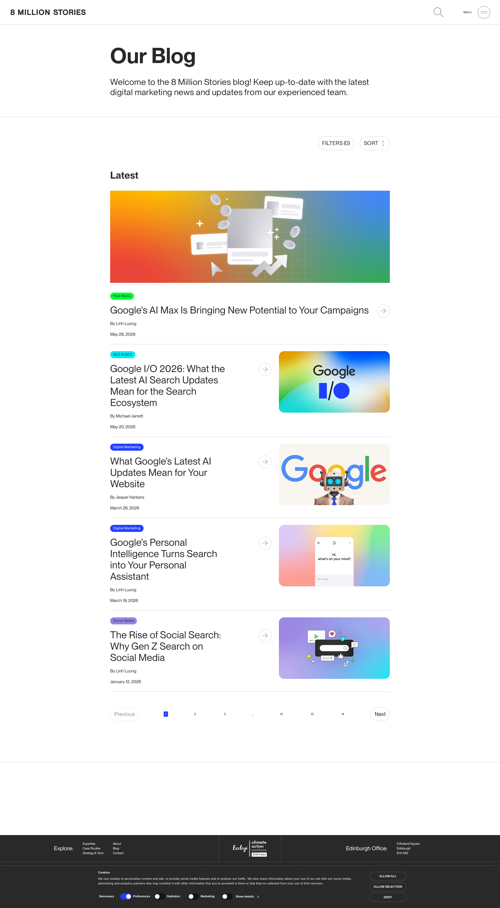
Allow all (387, 876)
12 (281, 714)
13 (312, 714)
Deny (388, 897)
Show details (245, 896)
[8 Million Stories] (48, 12)
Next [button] (380, 714)
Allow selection (388, 886)
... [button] (253, 714)
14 (342, 714)
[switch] (159, 896)
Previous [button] (124, 714)
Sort (371, 143)
